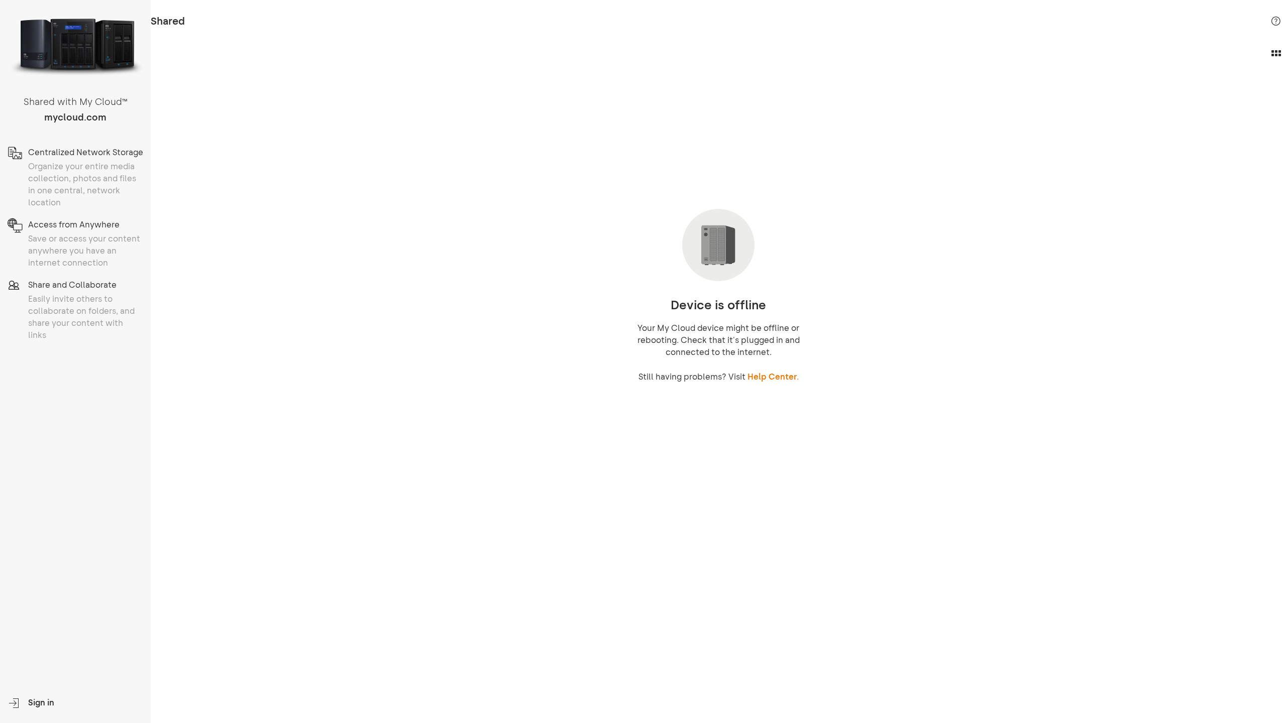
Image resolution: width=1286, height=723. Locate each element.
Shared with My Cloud (75, 101)
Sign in (41, 702)
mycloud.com (75, 117)
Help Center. (773, 377)
